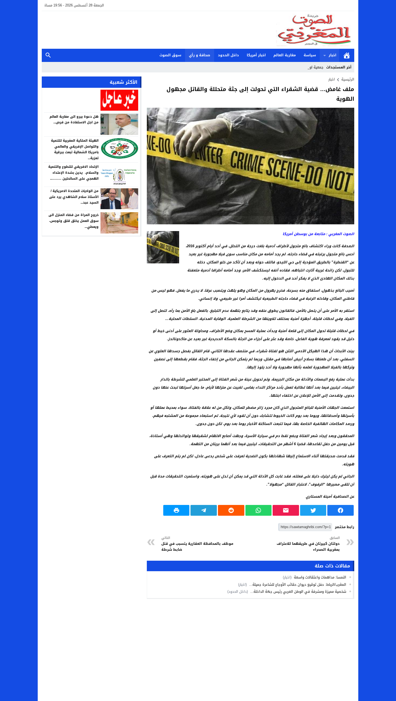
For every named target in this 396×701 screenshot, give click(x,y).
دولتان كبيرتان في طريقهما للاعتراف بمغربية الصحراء (308, 544)
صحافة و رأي (199, 55)
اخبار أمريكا (256, 55)
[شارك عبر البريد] (286, 510)
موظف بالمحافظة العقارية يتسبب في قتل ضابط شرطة (197, 544)
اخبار (332, 55)
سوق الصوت (170, 55)
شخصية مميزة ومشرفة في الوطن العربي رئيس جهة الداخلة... (297, 591)
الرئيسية (346, 55)
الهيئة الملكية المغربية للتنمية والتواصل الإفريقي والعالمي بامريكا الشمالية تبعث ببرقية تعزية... (75, 149)
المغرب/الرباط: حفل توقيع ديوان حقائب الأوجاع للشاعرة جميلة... (297, 584)
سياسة (310, 55)
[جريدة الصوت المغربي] (198, 30)
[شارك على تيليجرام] (204, 510)
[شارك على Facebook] (340, 510)
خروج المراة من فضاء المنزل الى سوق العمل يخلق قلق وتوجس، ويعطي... (73, 220)
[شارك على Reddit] (231, 510)
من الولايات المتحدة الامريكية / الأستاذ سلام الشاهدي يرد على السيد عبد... (74, 196)
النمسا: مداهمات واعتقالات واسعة (319, 577)
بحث (48, 55)
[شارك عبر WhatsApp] (258, 510)
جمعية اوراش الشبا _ (307, 67)
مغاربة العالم (284, 55)
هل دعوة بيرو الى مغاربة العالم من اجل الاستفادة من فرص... (74, 119)
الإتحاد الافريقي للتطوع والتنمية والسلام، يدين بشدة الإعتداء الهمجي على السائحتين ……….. (73, 172)
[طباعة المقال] (176, 510)
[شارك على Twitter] (313, 510)
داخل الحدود (228, 55)
